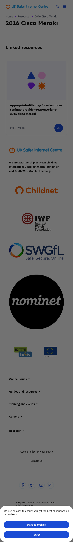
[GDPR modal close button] (65, 7)
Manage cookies (36, 525)
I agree (36, 534)
